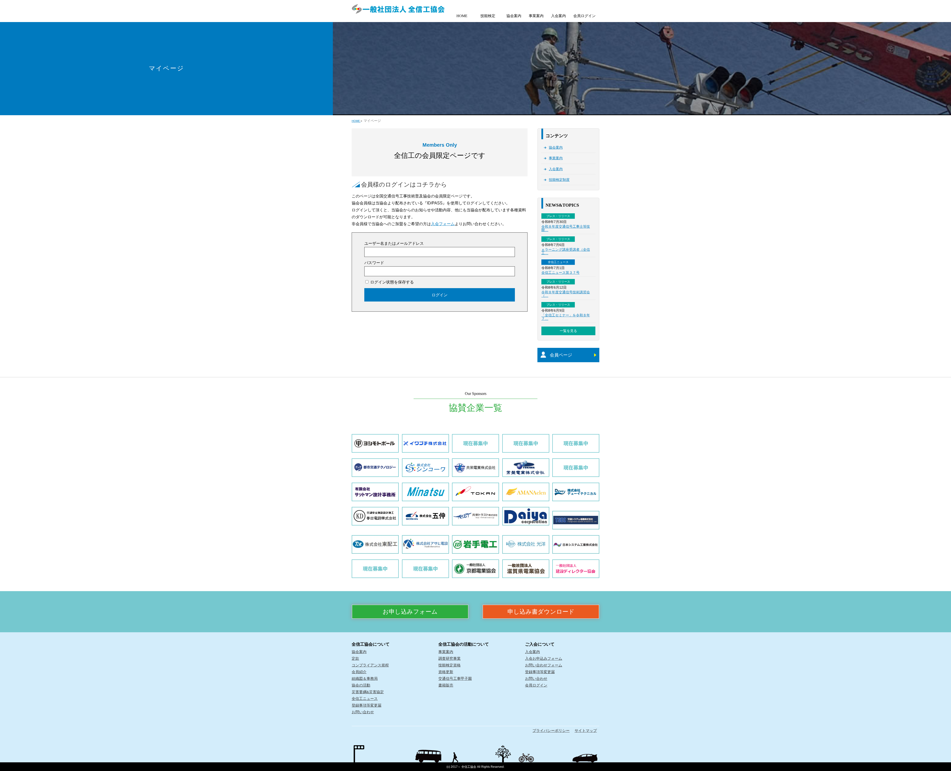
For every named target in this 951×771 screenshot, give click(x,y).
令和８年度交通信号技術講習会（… (565, 294)
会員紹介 (359, 672)
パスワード (374, 263)
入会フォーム (443, 224)
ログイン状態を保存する (391, 282)
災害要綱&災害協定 (368, 692)
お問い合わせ (363, 712)
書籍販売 (445, 685)
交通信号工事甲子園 (455, 678)
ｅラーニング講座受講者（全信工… (565, 251)
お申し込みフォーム (410, 611)
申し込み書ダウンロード (541, 611)
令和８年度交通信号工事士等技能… (565, 228)
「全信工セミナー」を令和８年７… (565, 317)
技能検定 (487, 16)
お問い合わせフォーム (543, 665)
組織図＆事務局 (365, 678)
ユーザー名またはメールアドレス (394, 243)
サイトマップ (586, 730)
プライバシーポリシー (551, 730)
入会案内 (558, 16)
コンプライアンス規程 (370, 665)
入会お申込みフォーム (543, 658)
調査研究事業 (449, 658)
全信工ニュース (365, 698)
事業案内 (536, 16)
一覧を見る (568, 331)
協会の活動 (361, 685)
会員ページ (561, 355)
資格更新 (445, 672)
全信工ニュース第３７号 (560, 273)
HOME (461, 16)
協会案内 (513, 16)
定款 (355, 658)
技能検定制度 (559, 180)
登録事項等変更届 (366, 705)
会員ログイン (584, 16)
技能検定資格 (449, 665)
